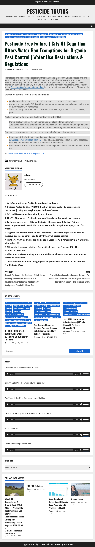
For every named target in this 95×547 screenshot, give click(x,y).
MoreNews (56, 544)
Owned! (8, 326)
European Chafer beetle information (27, 87)
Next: (69, 276)
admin (9, 70)
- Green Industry (41, 34)
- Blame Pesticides (11, 34)
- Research (17, 311)
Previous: (25, 278)
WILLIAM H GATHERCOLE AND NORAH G (13, 532)
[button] (4, 26)
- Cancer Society (40, 306)
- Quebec (8, 311)
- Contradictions (53, 306)
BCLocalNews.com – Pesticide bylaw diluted (29, 214)
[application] (47, 374)
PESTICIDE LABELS (59, 37)
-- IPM (28, 320)
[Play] (7, 374)
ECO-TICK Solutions (35, 485)
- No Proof (27, 306)
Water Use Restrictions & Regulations (26, 153)
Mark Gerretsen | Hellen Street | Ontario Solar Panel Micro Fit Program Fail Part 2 (58, 503)
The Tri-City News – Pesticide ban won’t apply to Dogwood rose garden (43, 218)
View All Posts (33, 184)
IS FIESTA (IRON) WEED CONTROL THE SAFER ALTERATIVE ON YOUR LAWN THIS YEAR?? (16, 335)
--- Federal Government (72, 306)
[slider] (86, 374)
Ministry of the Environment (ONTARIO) (19, 323)
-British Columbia (32, 37)
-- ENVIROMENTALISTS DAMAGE (71, 34)
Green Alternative (41, 314)
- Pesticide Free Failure (22, 309)
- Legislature (53, 34)
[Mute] (81, 374)
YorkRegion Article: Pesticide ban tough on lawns (32, 203)
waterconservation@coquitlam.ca (25, 140)
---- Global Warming (71, 311)
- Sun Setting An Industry (14, 314)
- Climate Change (70, 303)
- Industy (8, 306)
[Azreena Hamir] (80, 489)
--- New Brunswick (70, 309)
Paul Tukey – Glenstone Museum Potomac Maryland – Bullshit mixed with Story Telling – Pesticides (46, 329)
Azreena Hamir (77, 499)
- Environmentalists (27, 34)
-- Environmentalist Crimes (14, 37)
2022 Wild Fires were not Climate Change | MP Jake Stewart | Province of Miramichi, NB (74, 324)
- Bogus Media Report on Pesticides (47, 303)
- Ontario (8, 309)
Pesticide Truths (48, 11)
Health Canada (45, 37)
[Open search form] (92, 26)
